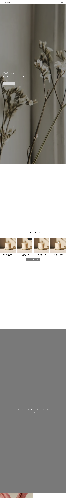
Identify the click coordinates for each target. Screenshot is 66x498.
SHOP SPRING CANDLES (7, 83)
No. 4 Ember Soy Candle (58, 254)
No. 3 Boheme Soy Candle (41, 254)
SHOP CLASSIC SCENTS (33, 259)
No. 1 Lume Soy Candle (7, 254)
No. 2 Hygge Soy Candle (24, 254)
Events (33, 1)
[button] (64, 236)
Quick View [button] (8, 251)
